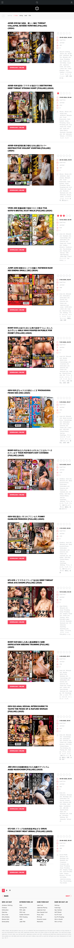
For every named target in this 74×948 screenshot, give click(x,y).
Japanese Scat (41, 910)
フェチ (62, 74)
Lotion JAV (63, 68)
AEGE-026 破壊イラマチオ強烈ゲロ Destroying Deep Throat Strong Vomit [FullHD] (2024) (31, 87)
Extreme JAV (64, 241)
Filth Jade (22, 910)
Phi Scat (39, 917)
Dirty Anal (5, 914)
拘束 (67, 380)
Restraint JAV (64, 193)
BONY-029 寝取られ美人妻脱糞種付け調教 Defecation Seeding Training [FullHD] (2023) (28, 644)
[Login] (71, 2)
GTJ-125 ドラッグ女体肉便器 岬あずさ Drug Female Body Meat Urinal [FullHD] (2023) (30, 830)
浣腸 (61, 320)
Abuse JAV (63, 53)
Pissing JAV (66, 251)
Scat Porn (63, 40)
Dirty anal (66, 423)
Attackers (63, 794)
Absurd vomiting (65, 51)
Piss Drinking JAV (65, 748)
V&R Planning (64, 254)
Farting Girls (23, 907)
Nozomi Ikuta (64, 809)
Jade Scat (40, 905)
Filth (20, 905)
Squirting (63, 626)
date (16, 15)
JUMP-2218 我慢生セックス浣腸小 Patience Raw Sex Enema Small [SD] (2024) (30, 269)
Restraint (62, 132)
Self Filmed (58, 912)
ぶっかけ (65, 695)
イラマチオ (68, 72)
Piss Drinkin (63, 882)
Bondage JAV (67, 796)
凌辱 (66, 76)
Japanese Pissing (42, 907)
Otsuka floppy (64, 431)
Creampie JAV (64, 364)
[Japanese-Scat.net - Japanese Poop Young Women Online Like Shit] (37, 8)
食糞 (67, 382)
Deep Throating (65, 610)
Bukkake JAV (67, 236)
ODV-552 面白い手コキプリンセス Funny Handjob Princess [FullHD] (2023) (26, 518)
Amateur (62, 478)
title (30, 15)
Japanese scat (64, 305)
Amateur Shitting (7, 905)
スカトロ (64, 314)
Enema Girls (5, 919)
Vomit (62, 196)
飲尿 (62, 759)
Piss (61, 881)
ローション (63, 318)
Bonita (65, 358)
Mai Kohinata (64, 689)
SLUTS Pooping (59, 917)
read (25, 15)
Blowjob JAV (66, 57)
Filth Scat (22, 912)
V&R (66, 252)
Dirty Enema (5, 917)
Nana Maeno (64, 130)
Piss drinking (67, 881)
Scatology (63, 435)
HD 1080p (63, 63)
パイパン (66, 377)
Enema (62, 800)
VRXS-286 (63, 256)
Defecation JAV (64, 239)
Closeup (4, 907)
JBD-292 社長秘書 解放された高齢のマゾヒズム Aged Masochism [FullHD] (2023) (28, 768)
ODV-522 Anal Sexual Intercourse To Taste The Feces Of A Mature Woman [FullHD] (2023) (28, 709)
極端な (69, 318)
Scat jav (62, 252)
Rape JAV (63, 811)
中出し (63, 380)
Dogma (65, 613)
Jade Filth (22, 921)
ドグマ (62, 632)
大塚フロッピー (64, 440)
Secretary (65, 815)
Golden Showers (24, 914)
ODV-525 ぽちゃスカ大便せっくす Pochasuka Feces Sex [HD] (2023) (29, 392)
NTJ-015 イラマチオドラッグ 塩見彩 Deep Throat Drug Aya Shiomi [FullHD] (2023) (30, 582)
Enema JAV (63, 299)
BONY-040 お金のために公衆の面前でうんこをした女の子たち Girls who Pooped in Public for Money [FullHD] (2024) (30, 330)
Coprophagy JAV (65, 237)
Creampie (63, 862)
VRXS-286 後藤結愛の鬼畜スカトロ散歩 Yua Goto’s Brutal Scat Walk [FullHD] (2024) (30, 209)
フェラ (66, 74)
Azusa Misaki (63, 854)
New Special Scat (42, 912)
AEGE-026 (63, 113)
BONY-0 (64, 508)
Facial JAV (63, 126)
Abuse (62, 111)
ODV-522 (68, 744)
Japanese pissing (65, 879)
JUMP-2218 (67, 307)
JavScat (62, 42)
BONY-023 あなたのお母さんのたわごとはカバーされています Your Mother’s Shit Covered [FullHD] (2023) (30, 453)
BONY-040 (63, 360)
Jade (20, 919)
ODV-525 (66, 429)
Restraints (40, 921)
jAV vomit (67, 66)
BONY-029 (63, 674)
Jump (61, 307)
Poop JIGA (40, 914)
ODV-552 (67, 493)
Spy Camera (58, 910)
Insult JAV (66, 128)
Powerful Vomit (41, 919)
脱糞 (64, 320)
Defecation (66, 295)
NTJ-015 (62, 621)
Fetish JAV (66, 61)
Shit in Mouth (59, 919)
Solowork (69, 134)
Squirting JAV (64, 628)
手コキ (62, 507)
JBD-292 (65, 808)
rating (21, 15)
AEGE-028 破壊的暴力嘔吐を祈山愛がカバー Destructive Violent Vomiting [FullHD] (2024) (29, 148)
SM (64, 134)
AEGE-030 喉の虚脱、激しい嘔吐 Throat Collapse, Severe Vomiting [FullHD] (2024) (27, 25)
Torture (62, 136)
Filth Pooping (23, 917)
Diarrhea (4, 912)
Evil (70, 124)
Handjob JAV (64, 492)
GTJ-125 (68, 875)
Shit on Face (58, 921)
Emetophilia (5, 921)
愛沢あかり (64, 200)
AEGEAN (66, 55)
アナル (68, 375)
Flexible (62, 617)
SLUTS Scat (58, 914)
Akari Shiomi (63, 606)
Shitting (65, 312)
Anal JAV (62, 234)
